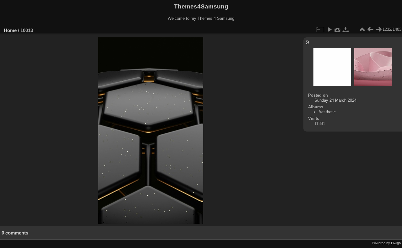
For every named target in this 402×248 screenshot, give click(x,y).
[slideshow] (329, 29)
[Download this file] (346, 29)
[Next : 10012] (378, 29)
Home (10, 30)
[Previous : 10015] (370, 29)
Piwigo (396, 243)
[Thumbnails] (362, 29)
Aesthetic (327, 112)
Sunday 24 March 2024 (335, 100)
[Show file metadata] (338, 29)
